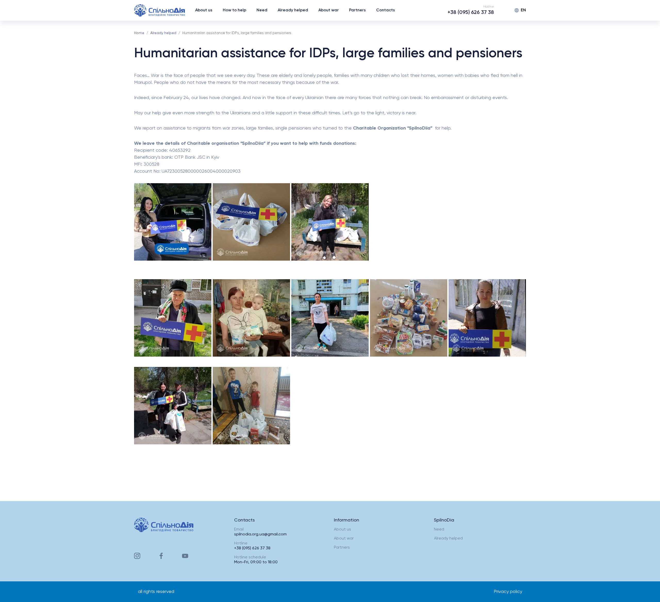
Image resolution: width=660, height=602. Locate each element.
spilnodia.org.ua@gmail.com (260, 534)
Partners (357, 10)
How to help (234, 10)
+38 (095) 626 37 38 (471, 12)
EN (523, 10)
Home (139, 33)
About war (328, 10)
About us (203, 10)
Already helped (293, 10)
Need (262, 10)
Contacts (385, 10)
